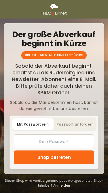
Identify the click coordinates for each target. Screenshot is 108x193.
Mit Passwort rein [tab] (33, 124)
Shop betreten (54, 157)
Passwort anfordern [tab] (75, 124)
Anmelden (61, 185)
